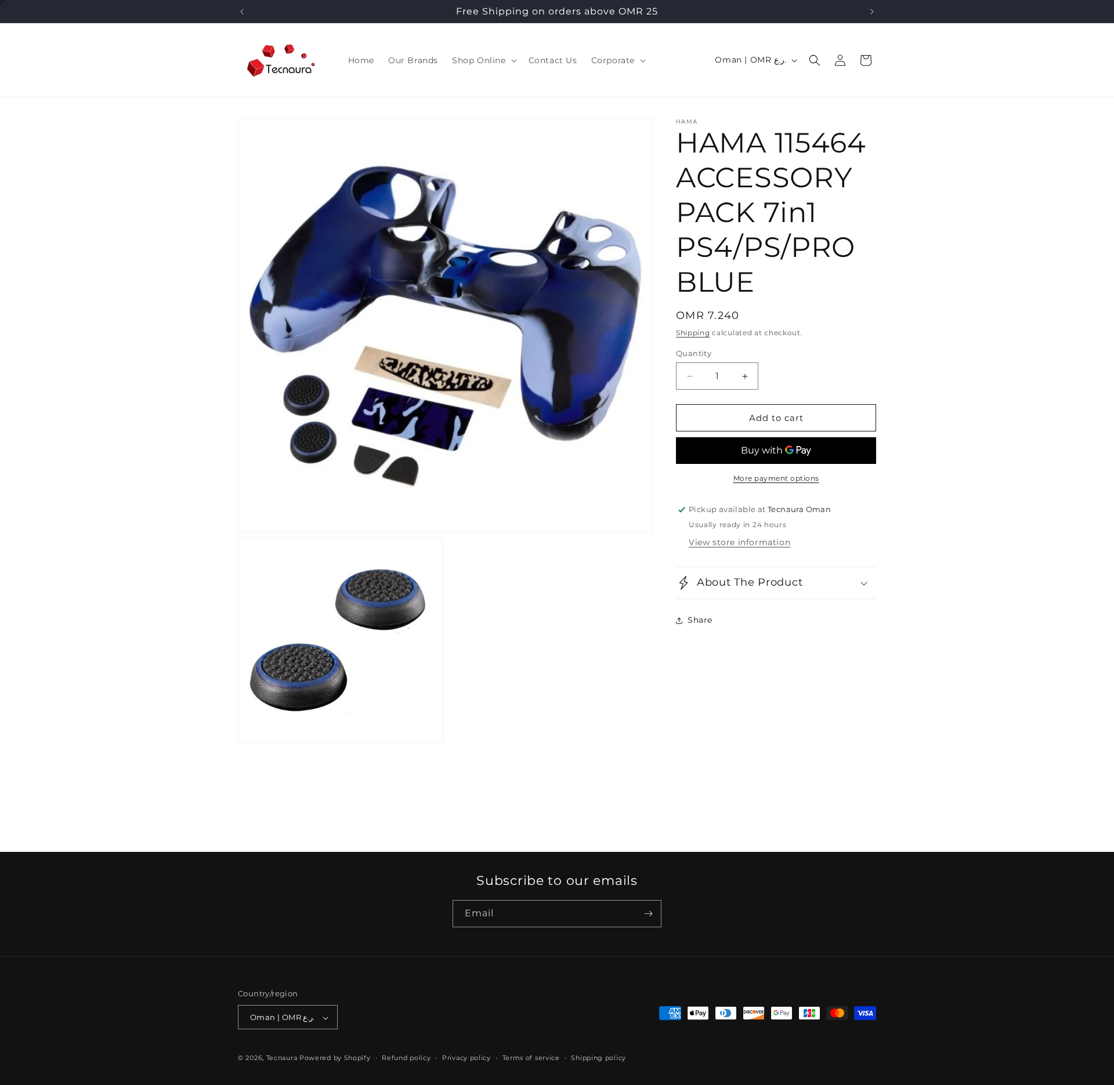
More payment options (776, 478)
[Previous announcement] (242, 12)
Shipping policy (598, 1058)
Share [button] (700, 620)
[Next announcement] (872, 12)
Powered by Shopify (335, 1058)
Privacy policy (466, 1058)
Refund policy (406, 1058)
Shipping (693, 332)
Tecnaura (282, 1058)
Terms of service (531, 1058)
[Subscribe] (648, 913)
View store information (739, 542)
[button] (483, 60)
